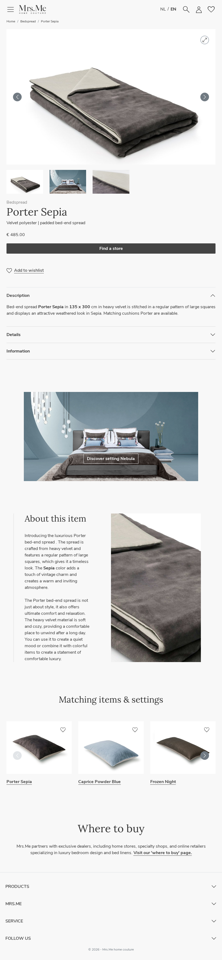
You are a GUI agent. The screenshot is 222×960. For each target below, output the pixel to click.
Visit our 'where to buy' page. (162, 853)
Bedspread (28, 21)
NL (163, 9)
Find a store (111, 248)
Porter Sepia (49, 21)
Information (18, 351)
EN (173, 9)
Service (14, 921)
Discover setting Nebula (111, 459)
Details (13, 335)
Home (10, 21)
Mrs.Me (13, 904)
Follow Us (18, 938)
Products (17, 886)
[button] (32, 9)
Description (18, 295)
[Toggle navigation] (12, 9)
